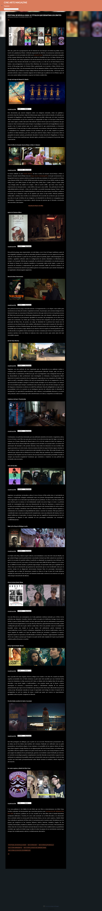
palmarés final (38, 55)
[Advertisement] (15, 879)
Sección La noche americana (35, 847)
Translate (15, 10)
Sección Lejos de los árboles (19, 850)
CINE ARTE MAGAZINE (15, 2)
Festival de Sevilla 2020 (17, 845)
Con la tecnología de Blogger (52, 906)
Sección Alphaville (46, 845)
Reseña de (35, 206)
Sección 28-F (32, 845)
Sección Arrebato (15, 847)
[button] (8, 20)
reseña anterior (27, 173)
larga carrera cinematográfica (39, 176)
